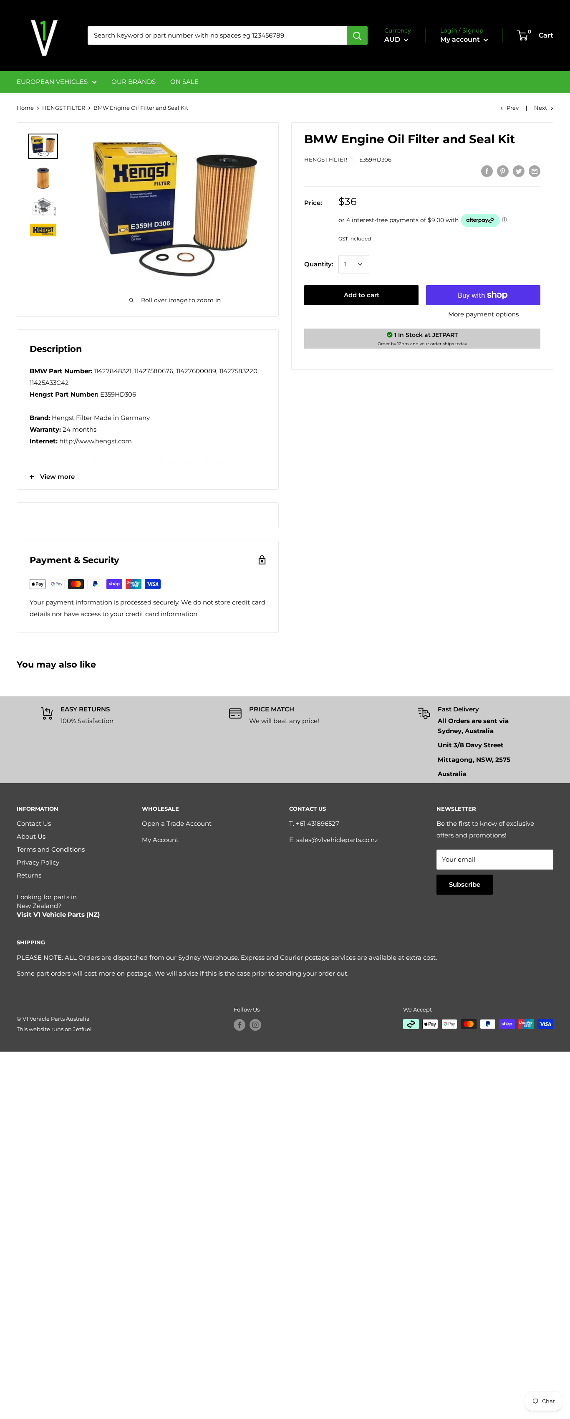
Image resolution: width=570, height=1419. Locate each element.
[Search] (357, 35)
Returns (29, 875)
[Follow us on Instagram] (255, 1025)
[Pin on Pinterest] (503, 171)
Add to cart (361, 295)
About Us (31, 836)
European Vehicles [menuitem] (52, 82)
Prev (513, 107)
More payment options (483, 314)
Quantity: (318, 264)
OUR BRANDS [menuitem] (133, 82)
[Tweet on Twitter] (519, 171)
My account (461, 39)
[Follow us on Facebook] (239, 1025)
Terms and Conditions (51, 849)
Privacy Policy (38, 862)
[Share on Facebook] (487, 171)
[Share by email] (534, 171)
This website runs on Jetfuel (54, 1029)
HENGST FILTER (63, 107)
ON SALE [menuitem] (184, 82)
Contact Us (34, 823)
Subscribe (464, 884)
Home (25, 107)
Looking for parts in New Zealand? (58, 905)
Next (540, 107)
